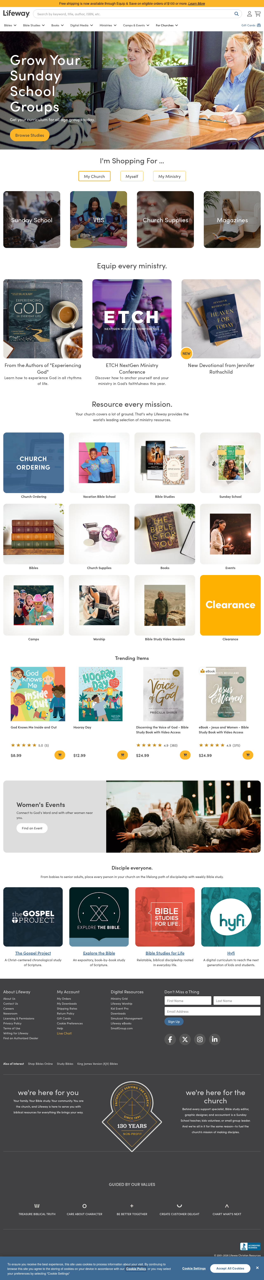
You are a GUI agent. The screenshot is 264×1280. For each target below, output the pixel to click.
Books (55, 25)
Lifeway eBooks (121, 1023)
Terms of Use (11, 1028)
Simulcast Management (127, 1018)
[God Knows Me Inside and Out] (38, 694)
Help (60, 1028)
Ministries (106, 25)
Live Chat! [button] (64, 1033)
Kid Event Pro (119, 1008)
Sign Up (174, 1021)
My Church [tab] (94, 176)
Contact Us (10, 1003)
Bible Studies (31, 25)
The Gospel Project (33, 953)
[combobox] (137, 13)
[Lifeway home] (16, 14)
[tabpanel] (132, 218)
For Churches (164, 25)
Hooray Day (82, 727)
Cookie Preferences (70, 1023)
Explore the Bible (99, 953)
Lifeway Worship (121, 1003)
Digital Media (79, 25)
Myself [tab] (132, 176)
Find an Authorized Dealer (20, 1038)
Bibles (8, 25)
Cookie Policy (136, 1269)
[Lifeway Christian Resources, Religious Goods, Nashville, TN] (250, 1246)
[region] (132, 1268)
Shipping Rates (67, 1008)
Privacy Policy (12, 1023)
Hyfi (231, 953)
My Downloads (67, 1003)
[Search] (236, 13)
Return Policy (65, 1013)
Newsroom (10, 1013)
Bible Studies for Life (165, 953)
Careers (8, 1008)
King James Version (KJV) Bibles (97, 1063)
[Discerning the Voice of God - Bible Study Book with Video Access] (163, 694)
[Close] (257, 1267)
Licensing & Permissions (18, 1018)
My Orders (64, 998)
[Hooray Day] (100, 694)
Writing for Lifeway (15, 1033)
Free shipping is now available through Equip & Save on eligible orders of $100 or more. (132, 3)
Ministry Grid (119, 998)
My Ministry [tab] (169, 176)
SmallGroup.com (122, 1028)
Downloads (118, 1013)
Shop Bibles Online (40, 1063)
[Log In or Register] (249, 13)
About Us (9, 998)
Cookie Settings (194, 1268)
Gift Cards (64, 1018)
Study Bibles (65, 1063)
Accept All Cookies (230, 1268)
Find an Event (32, 828)
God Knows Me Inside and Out (34, 727)
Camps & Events (134, 25)
